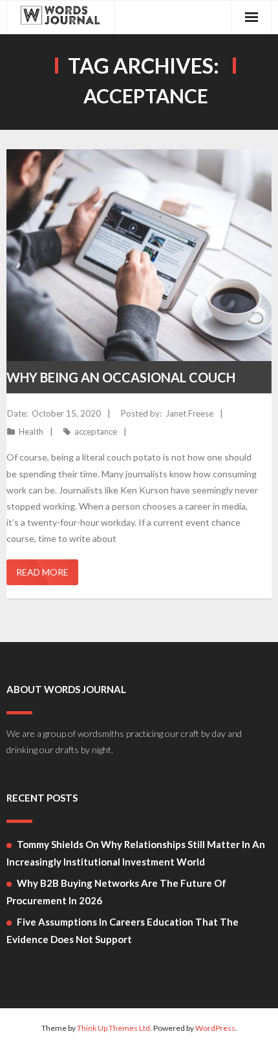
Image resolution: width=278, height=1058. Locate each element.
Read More (42, 571)
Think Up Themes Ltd (113, 1028)
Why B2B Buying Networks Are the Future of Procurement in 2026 (116, 891)
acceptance (95, 431)
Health (31, 431)
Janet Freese (189, 413)
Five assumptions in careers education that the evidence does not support (122, 930)
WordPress (215, 1028)
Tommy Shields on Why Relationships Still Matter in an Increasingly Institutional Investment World (135, 852)
